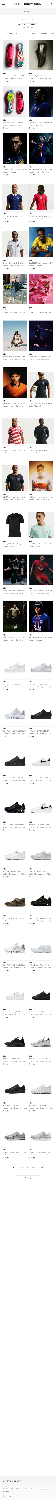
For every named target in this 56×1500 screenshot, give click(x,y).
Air (23, 33)
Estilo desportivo (11, 33)
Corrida (32, 33)
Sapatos (25, 20)
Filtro (28, 11)
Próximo (28, 1178)
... (38, 1167)
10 (35, 1167)
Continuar (7, 1496)
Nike (32, 20)
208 (41, 1167)
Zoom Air (43, 33)
